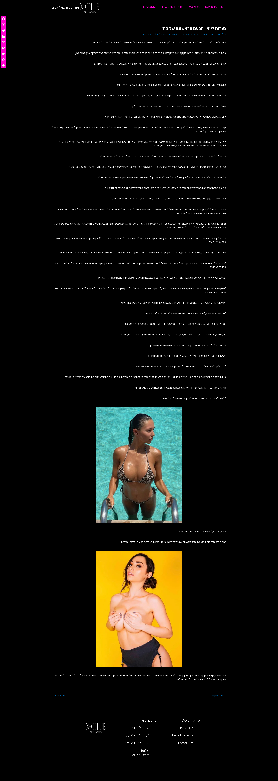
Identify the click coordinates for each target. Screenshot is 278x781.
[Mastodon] (3, 48)
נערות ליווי (215, 34)
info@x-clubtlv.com (140, 752)
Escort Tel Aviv (182, 735)
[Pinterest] (3, 42)
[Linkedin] (3, 36)
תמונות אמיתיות (149, 6)
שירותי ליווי (185, 727)
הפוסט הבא (58, 695)
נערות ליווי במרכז (203, 34)
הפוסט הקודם (219, 695)
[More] (3, 65)
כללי (223, 34)
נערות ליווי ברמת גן (214, 6)
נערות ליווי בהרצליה (136, 742)
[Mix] (3, 54)
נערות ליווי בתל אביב (65, 7)
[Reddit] (3, 30)
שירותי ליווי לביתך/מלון (173, 6)
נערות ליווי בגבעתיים (135, 735)
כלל (181, 42)
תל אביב (181, 34)
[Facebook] (3, 19)
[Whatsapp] (3, 59)
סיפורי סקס (194, 6)
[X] (3, 25)
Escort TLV (185, 742)
